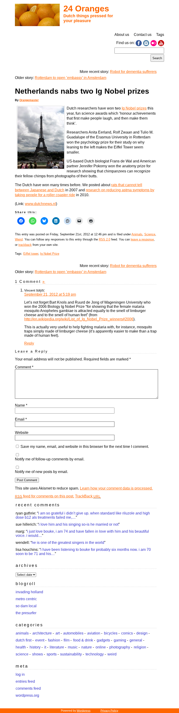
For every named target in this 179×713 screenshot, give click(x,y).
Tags (160, 35)
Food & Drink (83, 640)
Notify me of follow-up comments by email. (49, 459)
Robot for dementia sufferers (133, 72)
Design (142, 633)
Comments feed (28, 688)
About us (121, 35)
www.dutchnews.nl (40, 204)
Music (73, 647)
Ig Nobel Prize (49, 253)
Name (21, 405)
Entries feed (25, 681)
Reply (29, 343)
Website (21, 433)
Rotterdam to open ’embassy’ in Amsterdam (70, 78)
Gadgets (103, 640)
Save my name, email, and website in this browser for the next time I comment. (85, 447)
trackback (25, 245)
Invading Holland (29, 592)
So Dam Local (26, 606)
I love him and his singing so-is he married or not (78, 524)
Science (149, 234)
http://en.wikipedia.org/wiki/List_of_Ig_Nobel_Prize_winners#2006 (78, 319)
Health (21, 647)
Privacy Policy (109, 710)
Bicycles (110, 633)
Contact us (142, 35)
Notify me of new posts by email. (41, 472)
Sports (52, 654)
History (35, 647)
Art (57, 633)
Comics (127, 633)
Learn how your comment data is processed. (116, 488)
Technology (95, 654)
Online (101, 647)
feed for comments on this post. (44, 496)
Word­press (83, 710)
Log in (20, 674)
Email (21, 419)
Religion (140, 647)
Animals (136, 234)
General (136, 640)
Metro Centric (26, 599)
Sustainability (71, 654)
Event (39, 640)
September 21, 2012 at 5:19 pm (50, 294)
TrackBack (88, 496)
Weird (19, 239)
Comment (24, 367)
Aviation (93, 633)
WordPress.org (27, 695)
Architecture (42, 633)
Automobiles (73, 633)
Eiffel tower (30, 253)
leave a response (142, 239)
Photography (119, 647)
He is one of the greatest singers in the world (68, 543)
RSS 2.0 (104, 239)
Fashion (54, 640)
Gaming (120, 640)
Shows (37, 654)
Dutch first (23, 640)
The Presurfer (26, 613)
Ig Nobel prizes (134, 108)
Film (66, 640)
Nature (86, 647)
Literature (57, 647)
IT (45, 647)
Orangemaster (29, 100)
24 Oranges (86, 8)
